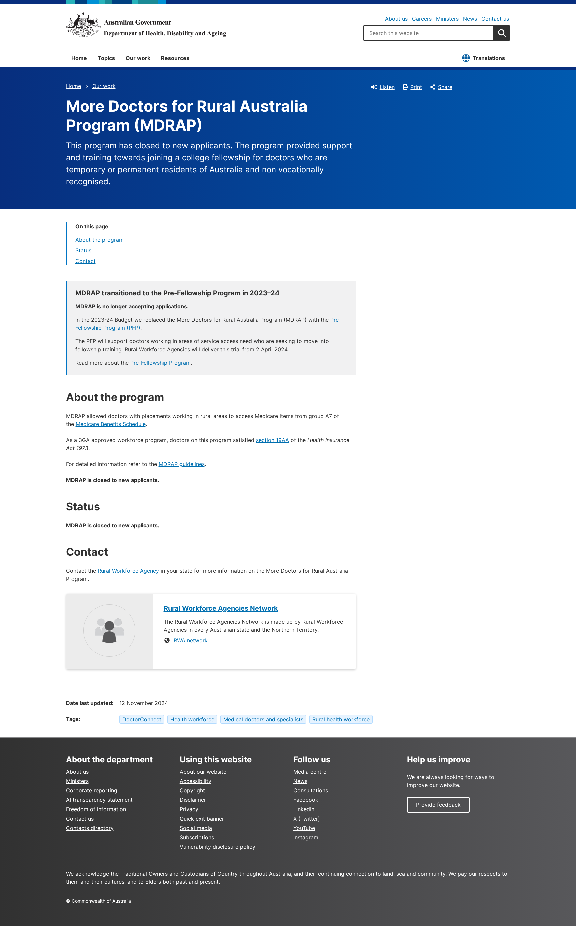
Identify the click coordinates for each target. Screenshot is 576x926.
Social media (196, 828)
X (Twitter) (306, 818)
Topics (106, 58)
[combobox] (428, 33)
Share (445, 87)
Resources (175, 58)
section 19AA (272, 440)
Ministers (447, 18)
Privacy (189, 809)
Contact (85, 261)
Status (83, 250)
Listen (387, 87)
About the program (99, 239)
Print (416, 87)
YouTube (304, 828)
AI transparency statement (99, 799)
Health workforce (192, 719)
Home (79, 58)
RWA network (191, 640)
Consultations (310, 790)
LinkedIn (303, 809)
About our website (203, 771)
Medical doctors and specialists (263, 719)
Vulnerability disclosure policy (217, 846)
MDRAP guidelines (182, 464)
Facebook (305, 799)
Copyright (192, 790)
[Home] (146, 24)
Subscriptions (197, 837)
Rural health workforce (341, 719)
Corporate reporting (91, 790)
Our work (138, 58)
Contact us (495, 18)
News (470, 18)
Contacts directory (90, 828)
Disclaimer (193, 799)
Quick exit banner (202, 818)
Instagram (305, 837)
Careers (422, 18)
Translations (489, 58)
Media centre (309, 771)
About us (396, 18)
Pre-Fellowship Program (160, 362)
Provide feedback (438, 804)
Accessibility (195, 781)
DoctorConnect (141, 719)
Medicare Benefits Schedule (111, 424)
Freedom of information (96, 809)
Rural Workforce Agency (128, 570)
